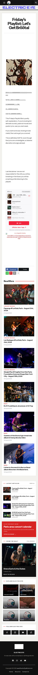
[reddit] (21, 660)
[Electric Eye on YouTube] (23, 632)
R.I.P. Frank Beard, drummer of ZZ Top (18, 406)
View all (32, 483)
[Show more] (18, 273)
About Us (17, 672)
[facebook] (12, 660)
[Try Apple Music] (19, 233)
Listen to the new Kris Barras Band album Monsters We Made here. (17, 468)
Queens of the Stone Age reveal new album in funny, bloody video (18, 437)
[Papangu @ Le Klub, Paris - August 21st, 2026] (19, 294)
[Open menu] (4, 3)
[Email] (14, 273)
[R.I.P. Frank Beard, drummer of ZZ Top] (19, 392)
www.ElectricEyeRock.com (24, 668)
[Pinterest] (10, 273)
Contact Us (25, 672)
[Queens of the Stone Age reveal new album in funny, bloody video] (19, 421)
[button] (36, 3)
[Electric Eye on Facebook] (7, 632)
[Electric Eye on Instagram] (15, 632)
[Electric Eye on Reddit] (31, 632)
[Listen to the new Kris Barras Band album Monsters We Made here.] (19, 453)
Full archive (31, 541)
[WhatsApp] (7, 273)
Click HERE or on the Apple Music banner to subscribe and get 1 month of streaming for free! (19, 237)
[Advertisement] (18, 46)
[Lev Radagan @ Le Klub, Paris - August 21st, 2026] (19, 326)
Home (11, 672)
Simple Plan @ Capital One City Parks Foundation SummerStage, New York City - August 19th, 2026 (18, 374)
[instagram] (17, 660)
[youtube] (25, 660)
